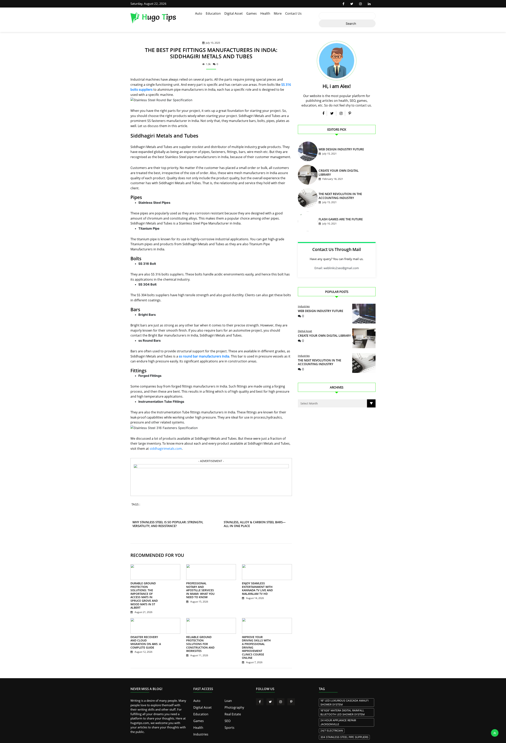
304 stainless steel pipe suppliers (344, 723)
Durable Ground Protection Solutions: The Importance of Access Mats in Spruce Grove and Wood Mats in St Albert (145, 592)
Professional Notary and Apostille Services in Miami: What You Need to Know (201, 589)
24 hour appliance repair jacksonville (338, 708)
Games (251, 13)
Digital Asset (233, 13)
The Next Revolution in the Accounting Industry (319, 362)
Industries (304, 306)
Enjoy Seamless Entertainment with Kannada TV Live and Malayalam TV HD (255, 589)
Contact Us (293, 13)
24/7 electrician (331, 716)
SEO (227, 706)
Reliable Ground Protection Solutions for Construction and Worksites (201, 635)
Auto (198, 13)
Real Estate (232, 700)
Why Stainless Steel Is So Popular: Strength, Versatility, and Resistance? (175, 524)
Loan (228, 687)
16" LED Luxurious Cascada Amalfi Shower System (344, 688)
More (278, 13)
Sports (229, 712)
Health (265, 13)
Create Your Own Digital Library (340, 173)
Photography (233, 693)
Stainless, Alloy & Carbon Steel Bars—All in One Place (256, 524)
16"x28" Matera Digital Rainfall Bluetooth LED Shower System (342, 698)
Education (213, 13)
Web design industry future (337, 150)
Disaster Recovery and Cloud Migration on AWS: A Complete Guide (145, 634)
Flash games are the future (337, 220)
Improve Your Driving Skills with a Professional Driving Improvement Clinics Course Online (256, 637)
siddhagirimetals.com (166, 448)
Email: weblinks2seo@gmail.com (336, 268)
